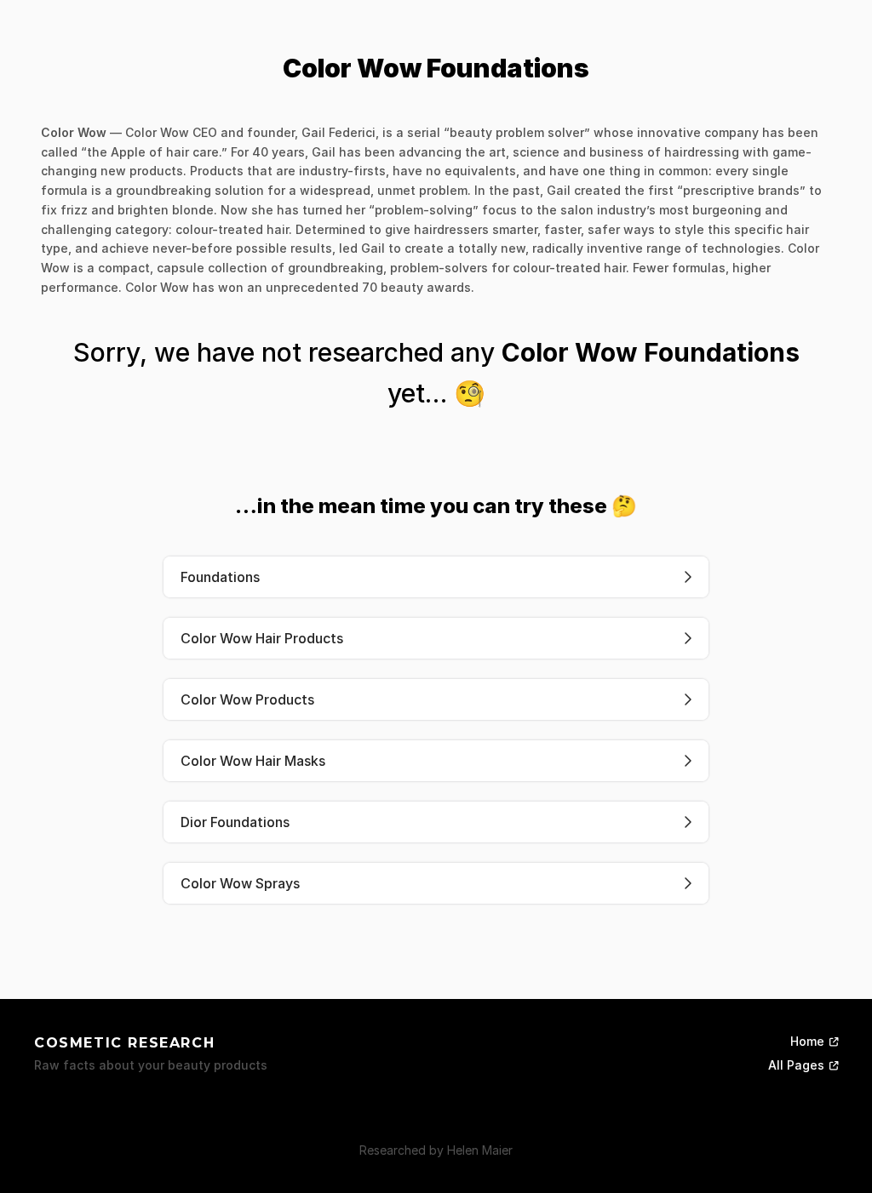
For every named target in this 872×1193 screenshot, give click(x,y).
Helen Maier (480, 1150)
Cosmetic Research (124, 1043)
